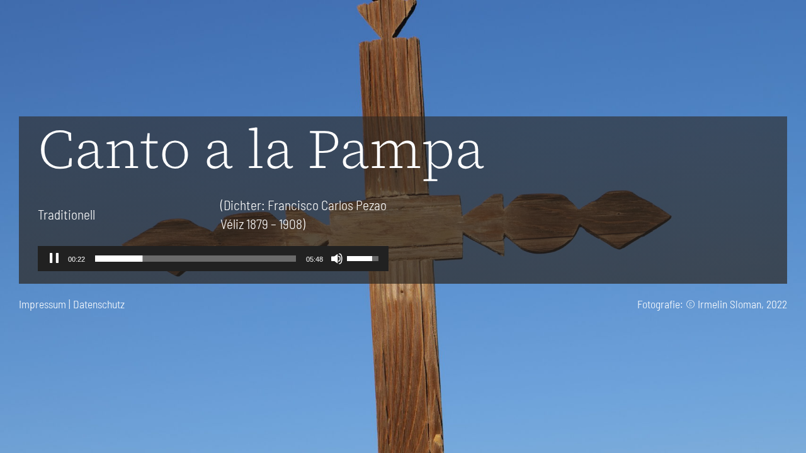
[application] (213, 258)
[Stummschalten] (337, 258)
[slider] (195, 258)
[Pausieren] (54, 258)
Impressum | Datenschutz (72, 304)
